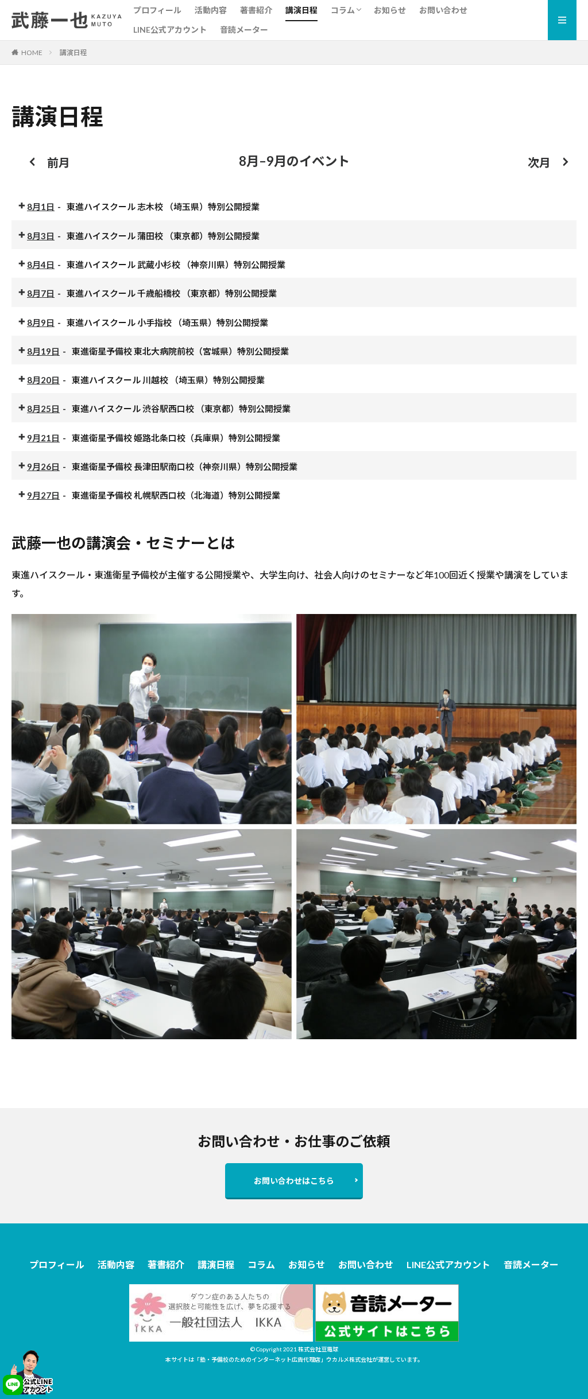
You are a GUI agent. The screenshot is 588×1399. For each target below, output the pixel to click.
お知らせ (390, 10)
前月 (58, 162)
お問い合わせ (443, 10)
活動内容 (211, 10)
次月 (539, 162)
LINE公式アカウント (170, 29)
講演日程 (301, 10)
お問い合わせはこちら (294, 1181)
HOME (31, 52)
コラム (343, 10)
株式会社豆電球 (318, 1349)
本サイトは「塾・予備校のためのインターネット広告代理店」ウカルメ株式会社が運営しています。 (294, 1359)
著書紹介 (256, 10)
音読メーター (244, 29)
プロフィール (157, 10)
